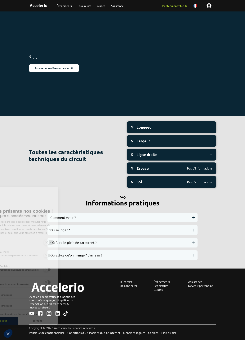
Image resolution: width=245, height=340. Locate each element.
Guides (158, 289)
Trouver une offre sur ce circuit (54, 68)
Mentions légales (134, 332)
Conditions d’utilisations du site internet (93, 332)
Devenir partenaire (200, 285)
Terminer (64, 320)
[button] (8, 333)
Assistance (195, 281)
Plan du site (168, 332)
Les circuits (161, 285)
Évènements (162, 281)
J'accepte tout (24, 320)
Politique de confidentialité (47, 332)
